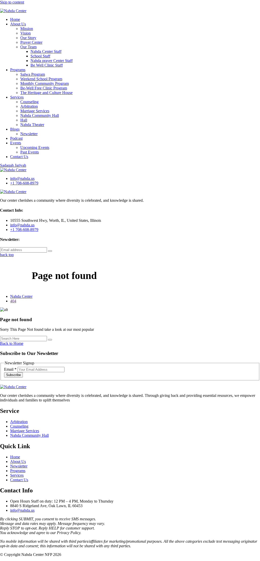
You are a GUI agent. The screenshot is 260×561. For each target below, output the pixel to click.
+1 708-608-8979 (24, 183)
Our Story (28, 38)
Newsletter (29, 134)
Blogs (15, 129)
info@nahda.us (22, 178)
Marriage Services (34, 111)
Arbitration (29, 106)
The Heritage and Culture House (46, 92)
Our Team (28, 47)
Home (15, 19)
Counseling (29, 102)
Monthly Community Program (44, 83)
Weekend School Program (41, 79)
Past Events (29, 152)
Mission (26, 28)
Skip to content (12, 2)
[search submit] (50, 339)
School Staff (40, 56)
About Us (18, 24)
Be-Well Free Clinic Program (43, 88)
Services (17, 97)
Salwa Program (32, 74)
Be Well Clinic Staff (46, 65)
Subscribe (13, 375)
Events (15, 143)
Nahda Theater (32, 124)
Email (10, 369)
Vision (25, 33)
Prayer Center (31, 42)
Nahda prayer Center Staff (51, 60)
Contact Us (19, 156)
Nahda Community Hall (39, 115)
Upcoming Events (34, 147)
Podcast (16, 138)
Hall (23, 120)
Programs (17, 70)
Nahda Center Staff (45, 51)
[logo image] (13, 170)
